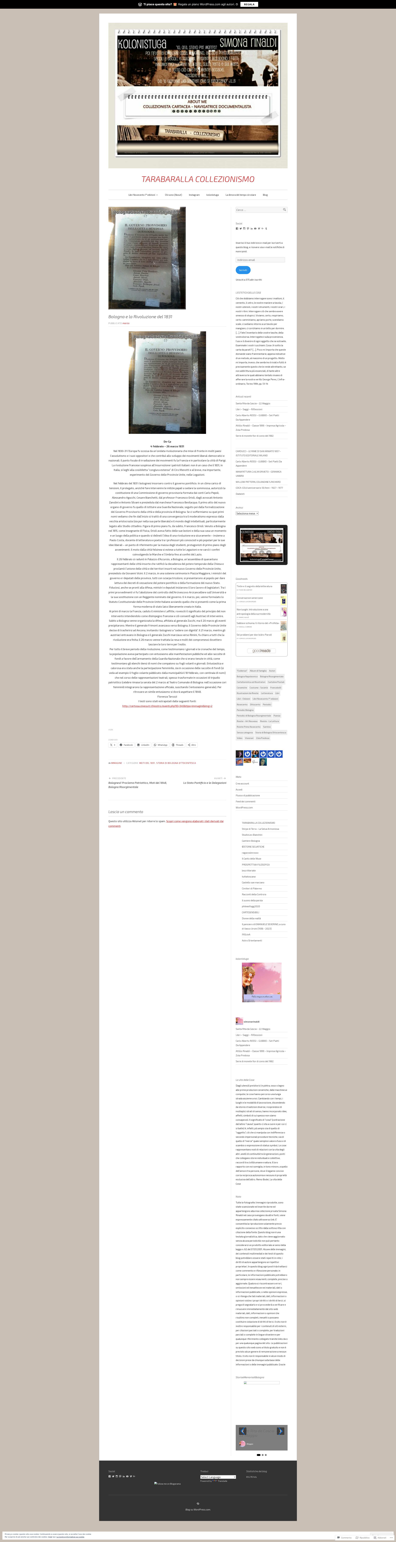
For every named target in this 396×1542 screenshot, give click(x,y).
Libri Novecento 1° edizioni (141, 194)
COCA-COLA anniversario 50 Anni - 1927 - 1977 (259, 487)
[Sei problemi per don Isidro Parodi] (284, 641)
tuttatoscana (249, 876)
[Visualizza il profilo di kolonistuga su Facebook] (237, 228)
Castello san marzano (253, 882)
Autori (272, 670)
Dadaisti (240, 493)
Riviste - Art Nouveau (247, 721)
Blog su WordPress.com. (198, 1509)
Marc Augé (244, 617)
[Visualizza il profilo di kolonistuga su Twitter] (240, 228)
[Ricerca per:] (262, 210)
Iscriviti (243, 270)
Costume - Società (259, 687)
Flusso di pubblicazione (248, 795)
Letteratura (267, 693)
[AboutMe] (198, 1503)
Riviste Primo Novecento (248, 726)
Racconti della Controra (254, 894)
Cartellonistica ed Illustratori (251, 682)
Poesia (277, 715)
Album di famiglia (258, 670)
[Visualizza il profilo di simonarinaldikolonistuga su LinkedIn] (124, 1476)
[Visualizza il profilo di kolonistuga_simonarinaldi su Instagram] (244, 228)
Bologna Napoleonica (247, 676)
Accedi (239, 789)
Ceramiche (242, 687)
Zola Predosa (262, 738)
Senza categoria (245, 732)
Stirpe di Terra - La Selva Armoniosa (260, 828)
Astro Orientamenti (252, 940)
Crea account (242, 783)
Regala (249, 4)
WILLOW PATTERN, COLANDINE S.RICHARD (258, 481)
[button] (254, 553)
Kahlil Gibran (245, 627)
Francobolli (275, 687)
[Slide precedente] (242, 1431)
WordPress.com (244, 807)
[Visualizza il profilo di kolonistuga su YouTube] (127, 1476)
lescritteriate (249, 870)
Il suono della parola (252, 900)
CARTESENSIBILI (250, 912)
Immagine (116, 763)
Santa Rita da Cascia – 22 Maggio (253, 403)
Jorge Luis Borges (247, 601)
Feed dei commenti (245, 801)
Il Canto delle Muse (251, 858)
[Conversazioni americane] (284, 604)
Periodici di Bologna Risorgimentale (254, 715)
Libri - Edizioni (243, 698)
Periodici (267, 704)
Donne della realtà (251, 918)
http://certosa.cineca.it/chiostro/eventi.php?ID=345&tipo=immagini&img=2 (167, 705)
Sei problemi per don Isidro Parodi (254, 634)
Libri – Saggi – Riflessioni (249, 409)
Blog (265, 194)
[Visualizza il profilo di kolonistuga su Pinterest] (120, 1476)
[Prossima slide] (280, 1431)
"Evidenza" (242, 670)
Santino (267, 726)
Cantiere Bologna (251, 840)
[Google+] (262, 228)
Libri (277, 693)
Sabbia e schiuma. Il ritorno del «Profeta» (258, 623)
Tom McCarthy (245, 590)
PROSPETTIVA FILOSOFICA (256, 864)
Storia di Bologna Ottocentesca (176, 763)
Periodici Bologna (245, 710)
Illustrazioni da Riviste (247, 693)
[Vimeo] (259, 228)
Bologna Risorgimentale (272, 676)
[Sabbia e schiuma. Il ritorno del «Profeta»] (284, 630)
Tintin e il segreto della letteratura (254, 586)
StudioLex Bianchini (252, 834)
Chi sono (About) (173, 194)
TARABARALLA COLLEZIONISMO (198, 179)
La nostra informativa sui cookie (70, 1537)
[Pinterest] (248, 228)
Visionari (249, 738)
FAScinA (246, 934)
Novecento (242, 704)
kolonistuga (213, 194)
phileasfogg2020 (251, 906)
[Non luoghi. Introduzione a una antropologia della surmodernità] (284, 615)
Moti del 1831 (147, 763)
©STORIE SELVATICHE (253, 846)
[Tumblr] (266, 228)
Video (239, 738)
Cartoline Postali (276, 682)
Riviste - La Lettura (269, 721)
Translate (222, 1481)
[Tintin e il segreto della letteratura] (284, 593)
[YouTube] (255, 228)
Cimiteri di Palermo (252, 888)
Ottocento (255, 704)
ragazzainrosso (250, 852)
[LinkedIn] (251, 228)
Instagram (194, 194)
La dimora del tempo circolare (241, 194)
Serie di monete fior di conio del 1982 (255, 435)
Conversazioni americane (250, 597)
